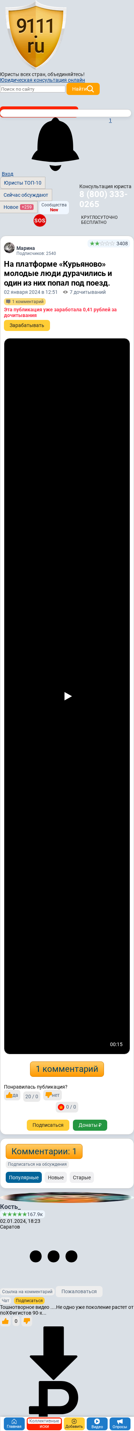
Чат (5, 1300)
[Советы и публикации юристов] (35, 35)
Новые (56, 1177)
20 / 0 (31, 1096)
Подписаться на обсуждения (37, 1164)
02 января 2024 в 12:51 (31, 292)
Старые (82, 1177)
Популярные (24, 1177)
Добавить (74, 1426)
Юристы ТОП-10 (22, 183)
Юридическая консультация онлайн (42, 80)
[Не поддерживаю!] (26, 1321)
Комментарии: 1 (44, 1151)
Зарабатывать (27, 325)
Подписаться (48, 1125)
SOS (39, 220)
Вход (7, 174)
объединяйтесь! (66, 74)
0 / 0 (71, 1107)
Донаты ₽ (90, 1125)
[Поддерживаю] (5, 1321)
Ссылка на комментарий (27, 1291)
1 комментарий (67, 1069)
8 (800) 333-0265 (103, 199)
